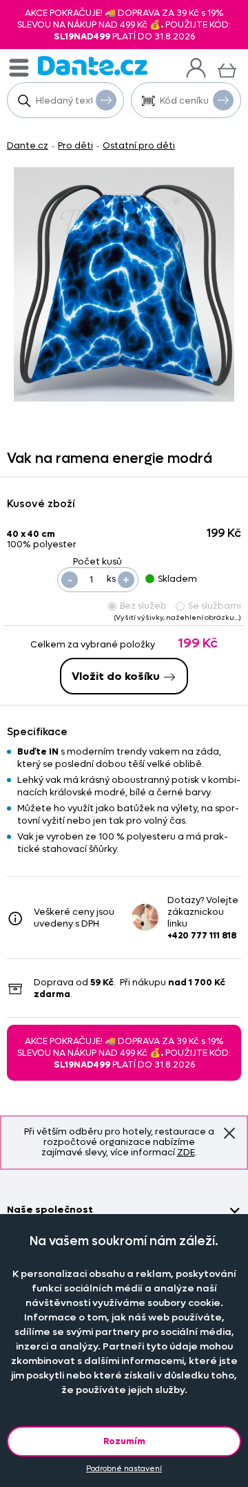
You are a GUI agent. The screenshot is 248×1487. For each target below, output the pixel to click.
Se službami (214, 606)
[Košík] (227, 69)
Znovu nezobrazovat (229, 1134)
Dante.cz (27, 145)
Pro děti (75, 145)
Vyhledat (106, 100)
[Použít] (223, 100)
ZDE (186, 1152)
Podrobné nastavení (124, 1469)
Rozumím (124, 1441)
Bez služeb (143, 606)
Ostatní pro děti (139, 145)
